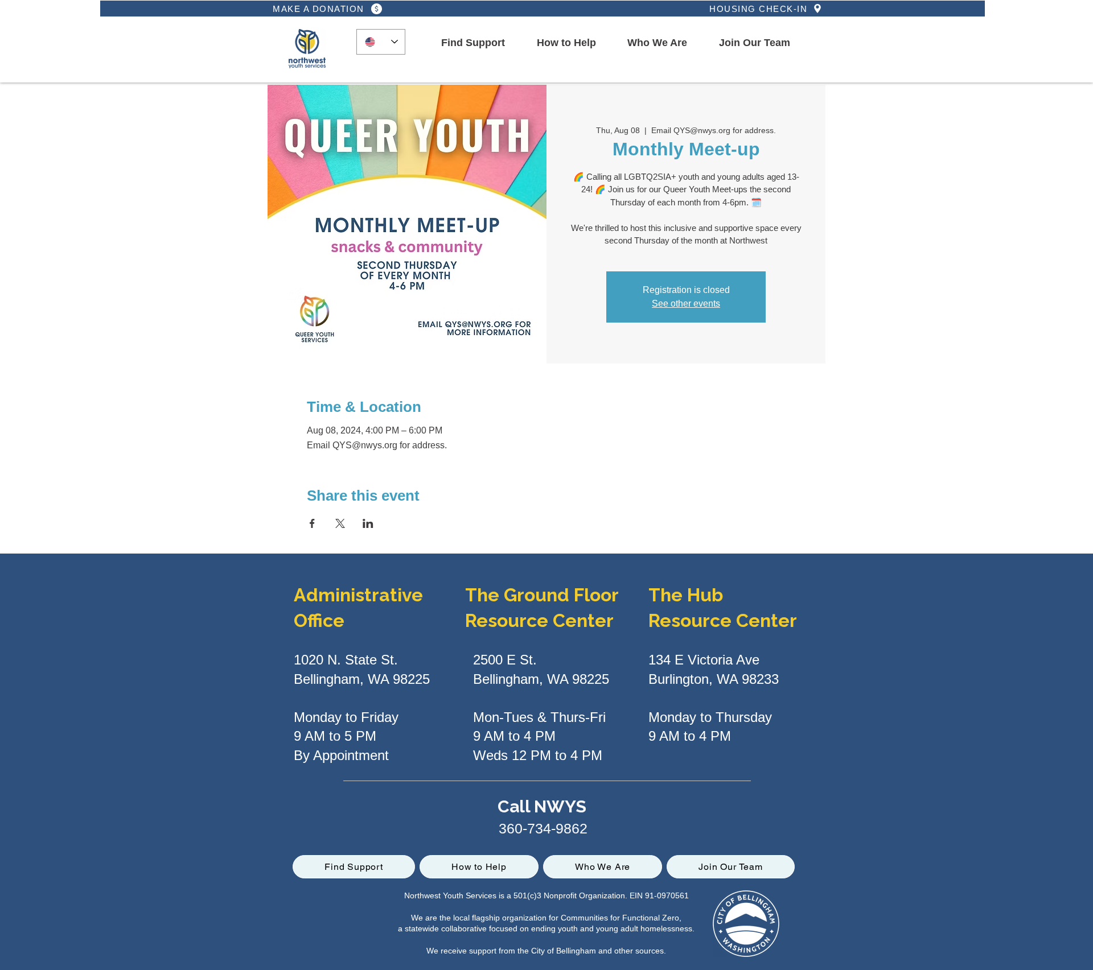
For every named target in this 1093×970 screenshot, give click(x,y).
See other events (686, 303)
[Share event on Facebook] (312, 523)
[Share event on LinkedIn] (368, 523)
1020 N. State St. (346, 659)
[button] (473, 43)
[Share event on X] (340, 523)
